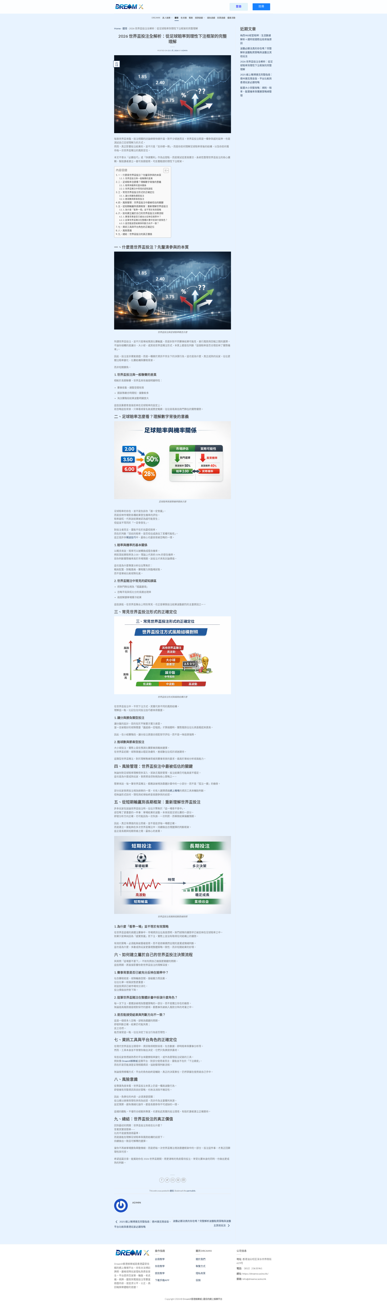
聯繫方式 (200, 1266)
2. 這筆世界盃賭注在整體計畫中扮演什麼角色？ (145, 220)
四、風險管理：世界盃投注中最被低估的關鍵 (140, 202)
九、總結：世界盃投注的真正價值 (135, 234)
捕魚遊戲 (211, 17)
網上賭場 (174, 790)
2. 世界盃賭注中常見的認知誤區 (138, 188)
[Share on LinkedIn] (183, 1180)
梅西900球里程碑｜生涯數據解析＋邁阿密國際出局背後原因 (256, 39)
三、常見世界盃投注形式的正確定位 (136, 192)
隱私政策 (200, 1273)
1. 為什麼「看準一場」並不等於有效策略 (142, 209)
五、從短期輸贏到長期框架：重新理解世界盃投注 (143, 206)
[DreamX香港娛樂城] (129, 6)
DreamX (156, 17)
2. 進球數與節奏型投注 (133, 199)
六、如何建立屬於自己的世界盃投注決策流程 (140, 213)
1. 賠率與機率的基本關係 (134, 185)
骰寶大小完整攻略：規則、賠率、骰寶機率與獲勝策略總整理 (256, 91)
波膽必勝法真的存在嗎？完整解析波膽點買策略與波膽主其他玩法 (256, 52)
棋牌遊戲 (199, 17)
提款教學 (160, 1273)
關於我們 (200, 1259)
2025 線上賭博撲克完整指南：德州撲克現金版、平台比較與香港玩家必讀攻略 (256, 78)
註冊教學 (160, 1259)
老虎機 (184, 17)
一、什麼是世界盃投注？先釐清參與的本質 (139, 175)
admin (184, 50)
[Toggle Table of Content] (164, 170)
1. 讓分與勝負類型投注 (133, 195)
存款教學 (160, 1266)
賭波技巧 (131, 537)
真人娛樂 (166, 17)
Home (117, 28)
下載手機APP (162, 1280)
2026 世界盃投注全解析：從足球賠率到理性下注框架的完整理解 (256, 65)
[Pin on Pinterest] (178, 1180)
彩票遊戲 (221, 17)
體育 (177, 17)
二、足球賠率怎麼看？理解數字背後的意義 (139, 181)
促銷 (198, 1280)
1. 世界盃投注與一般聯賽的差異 (138, 178)
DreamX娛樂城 (130, 1060)
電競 (191, 17)
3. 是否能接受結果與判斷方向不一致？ (141, 223)
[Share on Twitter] (167, 1180)
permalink (191, 1191)
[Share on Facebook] (161, 1180)
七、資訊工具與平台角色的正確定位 (136, 226)
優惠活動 (231, 17)
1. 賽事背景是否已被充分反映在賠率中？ (142, 216)
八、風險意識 (125, 230)
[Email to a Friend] (172, 1180)
